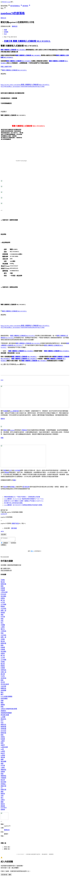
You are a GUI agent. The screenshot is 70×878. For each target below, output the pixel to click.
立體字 (3, 741)
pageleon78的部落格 (13, 13)
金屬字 (3, 745)
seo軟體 (3, 717)
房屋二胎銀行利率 (6, 66)
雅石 (2, 692)
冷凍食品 (3, 631)
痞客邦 (14, 523)
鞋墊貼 (3, 606)
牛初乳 (3, 676)
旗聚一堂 (3, 610)
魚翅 (2, 633)
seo (1, 787)
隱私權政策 (44, 854)
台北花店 (3, 730)
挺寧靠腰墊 (4, 698)
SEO (2, 720)
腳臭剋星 (16, 411)
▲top (2, 531)
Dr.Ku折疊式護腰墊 (6, 696)
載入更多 (3, 534)
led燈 (2, 749)
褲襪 (2, 759)
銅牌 (2, 743)
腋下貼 (3, 600)
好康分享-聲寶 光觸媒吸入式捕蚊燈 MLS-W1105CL (27, 41)
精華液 (3, 793)
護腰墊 (3, 704)
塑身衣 (3, 418)
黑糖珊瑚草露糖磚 (6, 713)
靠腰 (2, 700)
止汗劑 (3, 602)
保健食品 (3, 670)
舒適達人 (13, 487)
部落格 (6, 32)
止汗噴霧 (3, 604)
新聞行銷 (3, 789)
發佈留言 (3, 545)
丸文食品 (17, 470)
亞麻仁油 (3, 672)
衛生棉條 (3, 782)
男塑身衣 (24, 430)
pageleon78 (4, 514)
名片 (5, 34)
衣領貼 (3, 580)
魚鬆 (2, 437)
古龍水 (3, 800)
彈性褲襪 (3, 761)
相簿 (5, 30)
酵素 (2, 680)
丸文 (10, 470)
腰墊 (2, 702)
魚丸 (2, 623)
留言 (17, 523)
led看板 (3, 755)
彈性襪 (3, 757)
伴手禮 (3, 616)
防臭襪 (3, 590)
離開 (10, 874)
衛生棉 (5, 487)
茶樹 (2, 795)
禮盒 (14, 480)
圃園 (2, 802)
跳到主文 (3, 18)
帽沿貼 (3, 582)
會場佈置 (3, 728)
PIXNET (22, 854)
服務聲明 (51, 854)
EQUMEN (4, 807)
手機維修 (3, 778)
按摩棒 (3, 771)
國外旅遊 (14, 528)
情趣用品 (3, 769)
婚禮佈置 (3, 726)
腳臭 (2, 586)
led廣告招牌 (4, 747)
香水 (2, 797)
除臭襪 (5, 411)
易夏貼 (3, 598)
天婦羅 (3, 625)
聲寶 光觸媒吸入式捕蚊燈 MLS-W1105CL (22, 335)
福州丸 (3, 629)
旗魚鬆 (7, 472)
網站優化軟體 (5, 715)
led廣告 (3, 751)
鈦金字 (3, 753)
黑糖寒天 (3, 711)
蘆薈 (2, 791)
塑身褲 (3, 806)
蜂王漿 (3, 674)
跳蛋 (2, 773)
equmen (12, 430)
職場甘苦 (14, 26)
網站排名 (3, 719)
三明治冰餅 (4, 592)
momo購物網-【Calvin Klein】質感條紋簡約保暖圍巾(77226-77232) (23, 499)
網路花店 (3, 724)
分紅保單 (3, 686)
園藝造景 (3, 688)
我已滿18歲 (4, 874)
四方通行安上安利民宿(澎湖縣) (13, 503)
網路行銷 (3, 786)
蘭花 (2, 694)
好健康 (3, 668)
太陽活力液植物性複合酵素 (9, 708)
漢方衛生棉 (26, 487)
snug (2, 380)
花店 (2, 722)
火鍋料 (3, 627)
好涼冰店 (3, 594)
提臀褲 (3, 809)
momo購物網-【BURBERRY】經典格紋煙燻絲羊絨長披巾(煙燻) (23, 505)
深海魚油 (3, 678)
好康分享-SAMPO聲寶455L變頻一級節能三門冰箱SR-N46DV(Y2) (23, 501)
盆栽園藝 (3, 690)
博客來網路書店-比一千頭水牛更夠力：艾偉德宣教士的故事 (22, 497)
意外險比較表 (5, 684)
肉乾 (2, 621)
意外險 (3, 682)
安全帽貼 (3, 596)
